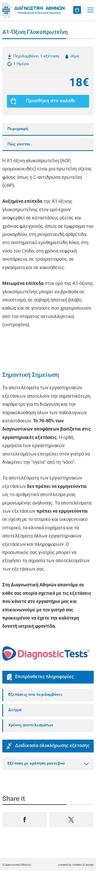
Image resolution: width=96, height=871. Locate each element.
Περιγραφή (17, 129)
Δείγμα (15, 710)
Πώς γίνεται (18, 144)
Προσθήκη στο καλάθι (50, 101)
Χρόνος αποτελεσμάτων (30, 725)
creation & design (83, 864)
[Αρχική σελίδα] (34, 10)
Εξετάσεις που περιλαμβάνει (35, 695)
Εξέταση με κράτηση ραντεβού (36, 764)
